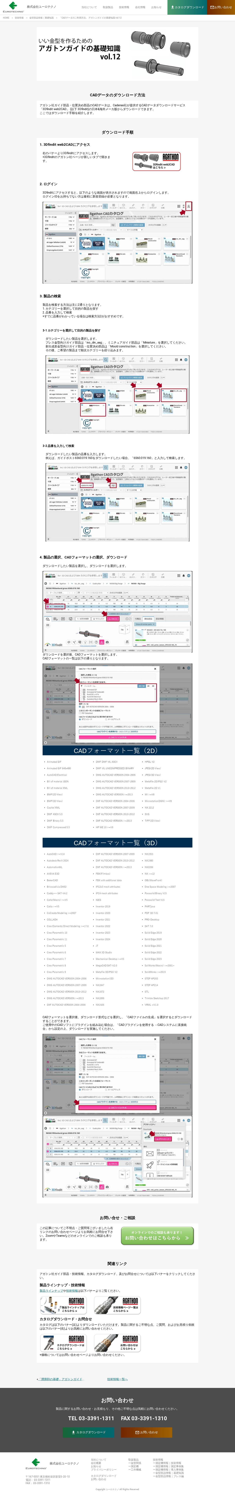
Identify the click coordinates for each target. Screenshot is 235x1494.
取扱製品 (108, 7)
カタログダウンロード (88, 1432)
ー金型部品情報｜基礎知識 (168, 1472)
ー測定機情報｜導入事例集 (168, 1469)
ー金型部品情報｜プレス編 (168, 1476)
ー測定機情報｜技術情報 (167, 1463)
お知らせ (156, 7)
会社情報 (140, 7)
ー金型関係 (134, 1463)
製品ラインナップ (51, 1290)
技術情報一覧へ (117, 1379)
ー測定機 (133, 1466)
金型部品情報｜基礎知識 (41, 18)
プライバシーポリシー (104, 1469)
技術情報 (124, 7)
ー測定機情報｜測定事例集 (168, 1466)
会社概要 (96, 1463)
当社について (89, 7)
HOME (6, 18)
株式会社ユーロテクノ (64, 1463)
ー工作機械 (134, 1469)
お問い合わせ (146, 1432)
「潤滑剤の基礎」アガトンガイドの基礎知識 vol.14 (62, 1379)
